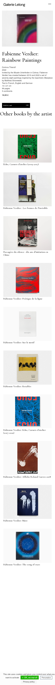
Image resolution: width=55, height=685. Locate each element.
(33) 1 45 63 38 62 (38, 629)
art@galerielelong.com (36, 657)
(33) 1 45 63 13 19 (13, 629)
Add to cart (7, 105)
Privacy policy (29, 682)
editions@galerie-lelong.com (38, 631)
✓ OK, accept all (29, 677)
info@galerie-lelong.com (12, 631)
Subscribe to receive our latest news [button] (25, 582)
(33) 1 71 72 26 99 (13, 655)
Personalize (46, 678)
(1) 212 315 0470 (37, 655)
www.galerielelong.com (37, 660)
